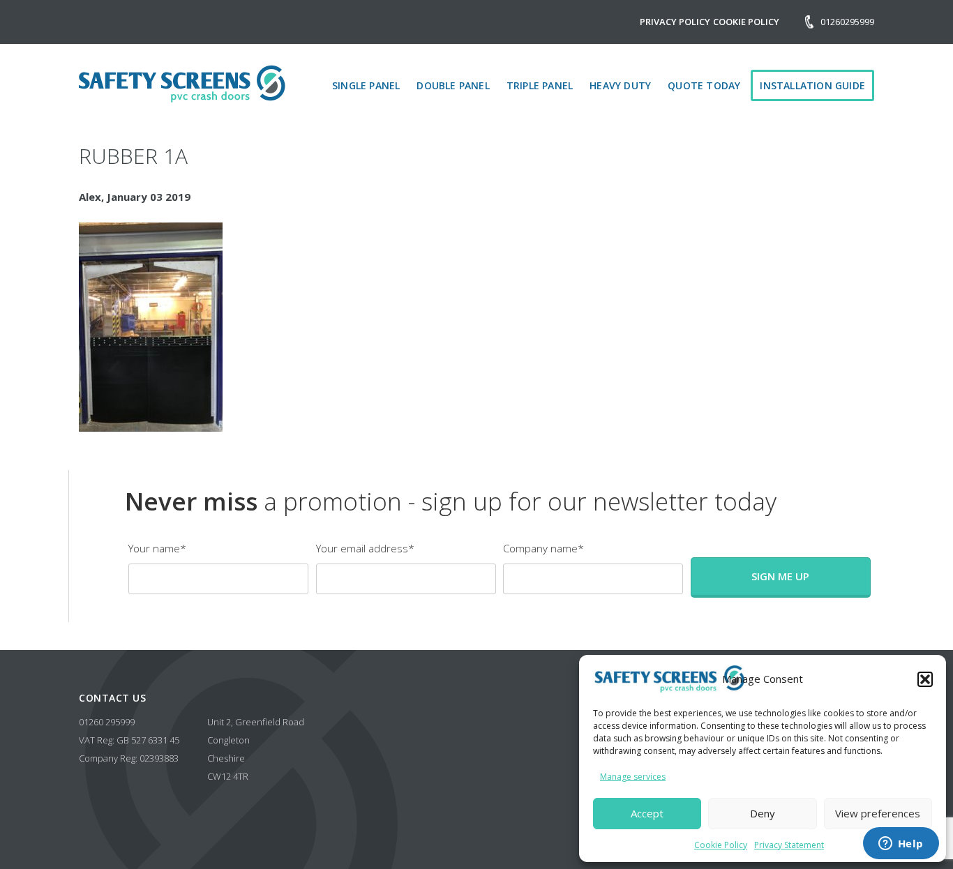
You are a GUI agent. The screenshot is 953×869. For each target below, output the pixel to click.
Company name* (543, 548)
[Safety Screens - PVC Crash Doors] (182, 84)
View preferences (877, 813)
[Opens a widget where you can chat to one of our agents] (900, 844)
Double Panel (453, 85)
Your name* (157, 548)
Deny (762, 813)
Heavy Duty (620, 85)
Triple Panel (539, 85)
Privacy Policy (675, 21)
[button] (925, 679)
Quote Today (704, 85)
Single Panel (366, 85)
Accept (647, 813)
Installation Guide (812, 85)
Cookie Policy (720, 845)
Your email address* (365, 548)
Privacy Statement (789, 845)
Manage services (633, 777)
